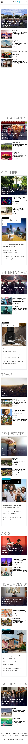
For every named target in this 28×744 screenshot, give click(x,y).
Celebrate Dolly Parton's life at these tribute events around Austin (19, 33)
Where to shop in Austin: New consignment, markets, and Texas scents (13, 350)
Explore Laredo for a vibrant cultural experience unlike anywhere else (19, 421)
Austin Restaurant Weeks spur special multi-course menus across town (19, 155)
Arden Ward (4, 26)
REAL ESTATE (12, 433)
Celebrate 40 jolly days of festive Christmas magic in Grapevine (13, 663)
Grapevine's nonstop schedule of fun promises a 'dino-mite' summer (12, 669)
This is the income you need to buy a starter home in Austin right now (14, 258)
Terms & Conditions (16, 736)
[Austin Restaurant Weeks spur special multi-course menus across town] (6, 156)
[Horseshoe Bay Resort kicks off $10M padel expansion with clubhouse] (6, 403)
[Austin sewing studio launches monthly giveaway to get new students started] (6, 571)
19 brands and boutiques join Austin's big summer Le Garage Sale (19, 612)
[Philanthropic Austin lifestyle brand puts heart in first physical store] (6, 722)
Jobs (10, 735)
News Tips (8, 733)
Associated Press (15, 303)
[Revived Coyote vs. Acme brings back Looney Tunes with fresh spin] (6, 44)
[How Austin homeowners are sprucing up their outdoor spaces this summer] (6, 622)
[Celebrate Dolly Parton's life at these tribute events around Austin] (6, 34)
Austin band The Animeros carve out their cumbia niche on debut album (13, 289)
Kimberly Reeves (15, 405)
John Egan (14, 715)
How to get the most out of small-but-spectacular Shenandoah (12, 512)
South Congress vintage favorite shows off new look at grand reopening (13, 701)
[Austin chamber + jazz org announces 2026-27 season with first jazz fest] (6, 562)
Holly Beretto (14, 464)
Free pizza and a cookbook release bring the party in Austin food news (13, 135)
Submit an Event (15, 733)
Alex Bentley (14, 46)
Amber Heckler (5, 395)
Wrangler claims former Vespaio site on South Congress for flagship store (19, 712)
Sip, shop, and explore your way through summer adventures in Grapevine (13, 657)
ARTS (5, 533)
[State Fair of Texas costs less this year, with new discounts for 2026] (6, 413)
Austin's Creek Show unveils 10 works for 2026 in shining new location (19, 200)
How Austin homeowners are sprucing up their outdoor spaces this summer (19, 621)
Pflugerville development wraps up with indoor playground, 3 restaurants (19, 471)
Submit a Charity (23, 733)
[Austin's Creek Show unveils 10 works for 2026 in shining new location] (6, 201)
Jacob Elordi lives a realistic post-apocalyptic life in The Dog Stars (19, 309)
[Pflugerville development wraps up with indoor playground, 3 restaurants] (6, 471)
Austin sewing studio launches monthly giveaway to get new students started (19, 571)
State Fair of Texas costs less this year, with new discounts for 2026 (18, 412)
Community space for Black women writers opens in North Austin (19, 53)
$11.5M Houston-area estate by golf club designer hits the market (19, 461)
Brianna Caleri (15, 37)
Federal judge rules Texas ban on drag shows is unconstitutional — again (19, 300)
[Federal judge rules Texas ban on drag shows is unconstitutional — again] (6, 301)
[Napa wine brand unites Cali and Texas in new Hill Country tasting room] (6, 146)
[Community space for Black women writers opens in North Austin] (6, 54)
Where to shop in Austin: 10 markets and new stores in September (13, 362)
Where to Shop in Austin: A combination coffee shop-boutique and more (13, 356)
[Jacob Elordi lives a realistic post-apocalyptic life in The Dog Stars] (6, 310)
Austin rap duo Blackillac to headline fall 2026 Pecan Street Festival (12, 550)
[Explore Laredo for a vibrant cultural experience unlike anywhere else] (6, 421)
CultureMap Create (15, 424)
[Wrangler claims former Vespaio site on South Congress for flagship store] (6, 712)
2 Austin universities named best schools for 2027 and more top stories (13, 23)
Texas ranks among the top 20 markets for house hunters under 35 (13, 245)
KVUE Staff (14, 213)
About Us (2, 733)
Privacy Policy (25, 735)
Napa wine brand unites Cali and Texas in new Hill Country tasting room (19, 145)
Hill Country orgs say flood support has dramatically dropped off (19, 210)
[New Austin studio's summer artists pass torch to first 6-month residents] (6, 63)
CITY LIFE (9, 172)
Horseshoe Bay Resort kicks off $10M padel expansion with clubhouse (19, 402)
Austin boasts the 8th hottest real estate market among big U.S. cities (13, 252)
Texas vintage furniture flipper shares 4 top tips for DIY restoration (12, 601)
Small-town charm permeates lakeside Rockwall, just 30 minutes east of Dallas (12, 519)
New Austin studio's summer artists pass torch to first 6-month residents (19, 62)
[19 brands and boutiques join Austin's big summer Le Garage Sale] (6, 613)
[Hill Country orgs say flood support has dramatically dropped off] (6, 211)
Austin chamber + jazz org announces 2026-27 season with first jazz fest (19, 561)
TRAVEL (7, 375)
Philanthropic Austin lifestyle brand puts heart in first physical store (19, 721)
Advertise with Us (4, 736)
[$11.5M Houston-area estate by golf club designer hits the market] (6, 462)
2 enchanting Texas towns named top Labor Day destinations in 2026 (13, 391)
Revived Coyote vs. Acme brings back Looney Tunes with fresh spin (19, 43)
